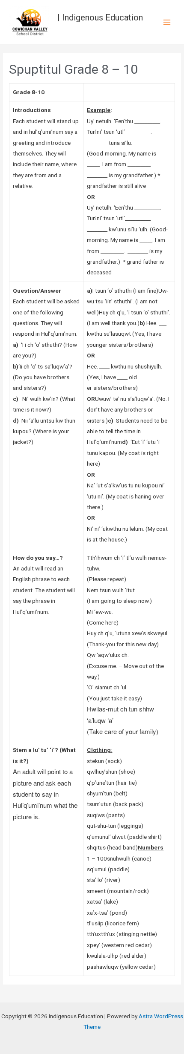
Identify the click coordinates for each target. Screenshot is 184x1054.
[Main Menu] (167, 22)
